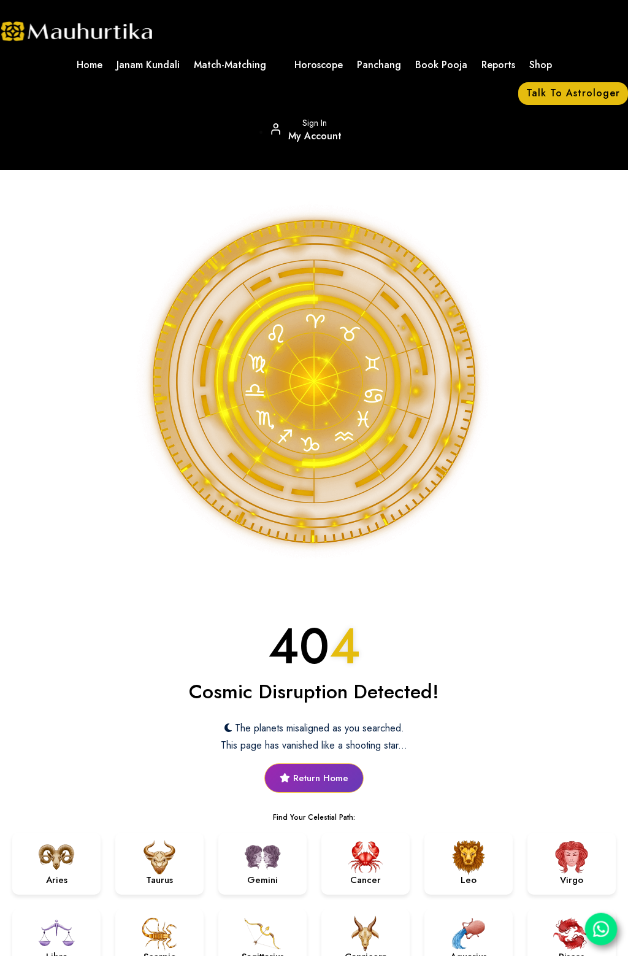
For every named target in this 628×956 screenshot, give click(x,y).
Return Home (319, 778)
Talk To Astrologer (573, 93)
